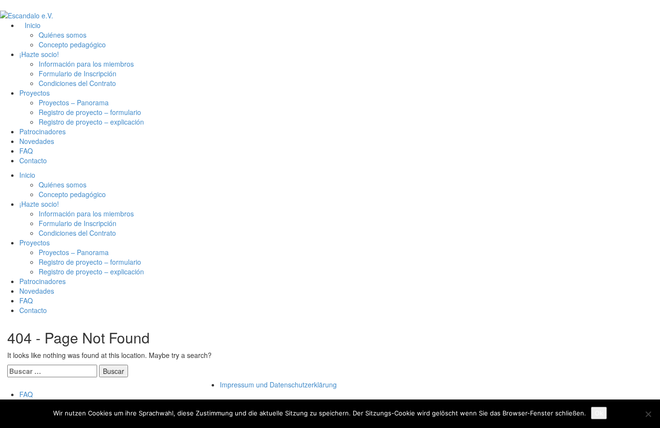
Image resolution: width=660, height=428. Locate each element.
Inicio (33, 25)
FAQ (26, 151)
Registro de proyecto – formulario (90, 112)
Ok (599, 413)
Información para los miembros (86, 64)
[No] (648, 414)
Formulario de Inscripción (77, 73)
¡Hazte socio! (39, 54)
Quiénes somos (62, 35)
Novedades (36, 141)
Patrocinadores (42, 131)
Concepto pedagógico (72, 44)
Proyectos (34, 93)
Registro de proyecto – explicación (91, 122)
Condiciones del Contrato (77, 83)
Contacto (33, 160)
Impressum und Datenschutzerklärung (278, 384)
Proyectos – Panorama (74, 102)
